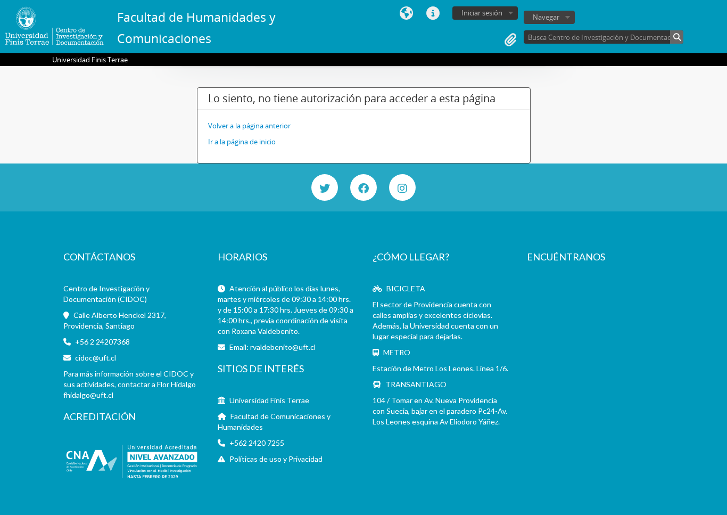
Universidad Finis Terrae (269, 400)
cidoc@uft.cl (95, 357)
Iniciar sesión (481, 13)
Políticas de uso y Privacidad (276, 458)
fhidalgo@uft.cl (88, 394)
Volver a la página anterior (249, 125)
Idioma (406, 13)
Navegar (546, 17)
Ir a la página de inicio (242, 141)
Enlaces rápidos (432, 13)
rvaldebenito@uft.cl (283, 346)
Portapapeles (510, 40)
